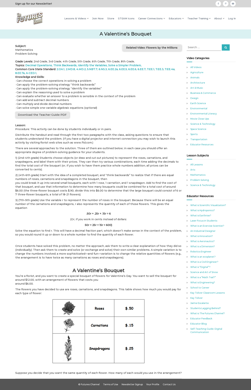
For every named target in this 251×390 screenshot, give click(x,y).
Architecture (197, 82)
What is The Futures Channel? (207, 313)
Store (110, 18)
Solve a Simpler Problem (124, 65)
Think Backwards (65, 65)
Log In (232, 18)
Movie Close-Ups (199, 118)
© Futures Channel (89, 384)
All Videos (195, 67)
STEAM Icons (126, 18)
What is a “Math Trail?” (203, 277)
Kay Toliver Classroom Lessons (207, 292)
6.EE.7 (142, 69)
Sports (194, 134)
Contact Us (169, 384)
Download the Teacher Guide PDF (42, 114)
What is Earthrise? (200, 215)
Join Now (98, 18)
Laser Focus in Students (203, 220)
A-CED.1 (31, 73)
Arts (192, 169)
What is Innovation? (201, 236)
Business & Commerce (203, 93)
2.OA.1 (60, 69)
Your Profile (152, 384)
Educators (175, 18)
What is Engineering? (202, 282)
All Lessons (196, 164)
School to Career (199, 287)
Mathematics (197, 174)
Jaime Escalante (199, 303)
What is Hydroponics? (202, 210)
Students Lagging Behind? (205, 308)
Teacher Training (197, 18)
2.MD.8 (70, 69)
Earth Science (198, 103)
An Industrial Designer (203, 231)
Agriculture (196, 72)
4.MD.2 (81, 69)
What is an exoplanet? (203, 256)
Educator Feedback (201, 318)
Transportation (198, 139)
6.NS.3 (103, 69)
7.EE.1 (150, 69)
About (218, 18)
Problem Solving (199, 180)
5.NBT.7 (92, 69)
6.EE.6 (132, 69)
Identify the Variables (92, 65)
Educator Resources (201, 144)
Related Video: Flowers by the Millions (152, 47)
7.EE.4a (170, 69)
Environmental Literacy (203, 113)
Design (194, 98)
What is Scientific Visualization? (208, 205)
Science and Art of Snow (204, 272)
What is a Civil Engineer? (204, 261)
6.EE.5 (123, 69)
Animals (194, 77)
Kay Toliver (196, 298)
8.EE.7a (20, 73)
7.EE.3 (160, 69)
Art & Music (196, 87)
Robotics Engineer (200, 251)
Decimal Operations (38, 65)
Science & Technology (202, 124)
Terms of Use (110, 384)
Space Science (198, 129)
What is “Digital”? (200, 267)
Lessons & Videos (75, 18)
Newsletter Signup (132, 384)
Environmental (198, 108)
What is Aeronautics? (202, 241)
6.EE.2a (113, 69)
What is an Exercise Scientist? (207, 225)
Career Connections (150, 18)
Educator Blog (198, 323)
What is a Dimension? (202, 246)
